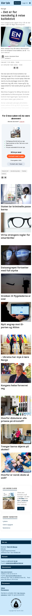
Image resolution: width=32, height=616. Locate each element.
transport (5, 171)
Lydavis (5, 521)
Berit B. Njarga (12, 547)
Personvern (5, 590)
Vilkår (3, 588)
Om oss (3, 549)
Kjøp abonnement (6, 572)
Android (25, 501)
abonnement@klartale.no (14, 576)
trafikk (24, 171)
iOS (18, 501)
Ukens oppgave (8, 525)
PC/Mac (22, 499)
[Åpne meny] (30, 3)
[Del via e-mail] (17, 68)
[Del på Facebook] (14, 68)
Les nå (21, 508)
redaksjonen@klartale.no (14, 563)
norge (4, 173)
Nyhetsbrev (6, 528)
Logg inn (25, 3)
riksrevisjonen (15, 171)
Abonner (17, 3)
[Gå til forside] (5, 3)
